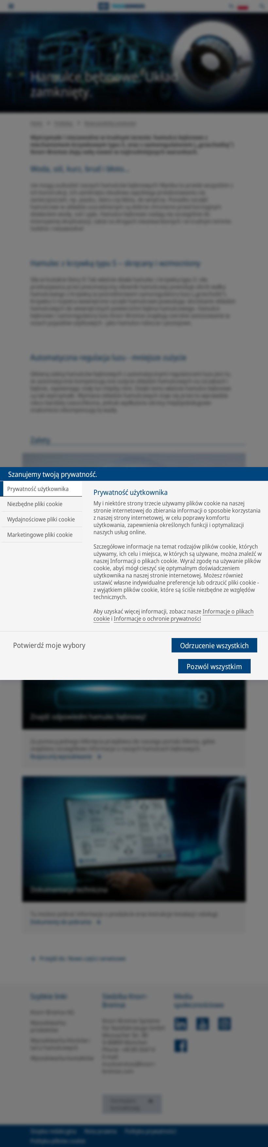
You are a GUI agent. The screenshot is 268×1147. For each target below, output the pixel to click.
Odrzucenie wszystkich (214, 645)
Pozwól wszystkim (214, 666)
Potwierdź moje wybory (49, 645)
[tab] (41, 488)
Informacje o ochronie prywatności (157, 618)
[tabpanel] (177, 556)
